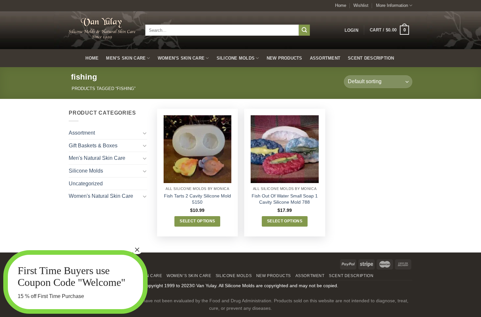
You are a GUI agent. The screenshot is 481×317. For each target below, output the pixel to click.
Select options (197, 221)
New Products (284, 58)
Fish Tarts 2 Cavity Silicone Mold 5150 (197, 199)
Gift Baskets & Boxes (93, 145)
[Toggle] (144, 133)
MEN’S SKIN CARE (126, 58)
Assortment (325, 58)
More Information (392, 5)
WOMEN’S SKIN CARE (181, 58)
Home (340, 5)
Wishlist (360, 5)
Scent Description (371, 58)
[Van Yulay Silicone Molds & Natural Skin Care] (102, 28)
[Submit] (304, 30)
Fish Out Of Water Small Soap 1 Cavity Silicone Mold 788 (285, 199)
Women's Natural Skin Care (101, 196)
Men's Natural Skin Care (97, 158)
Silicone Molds (236, 58)
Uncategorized (86, 183)
